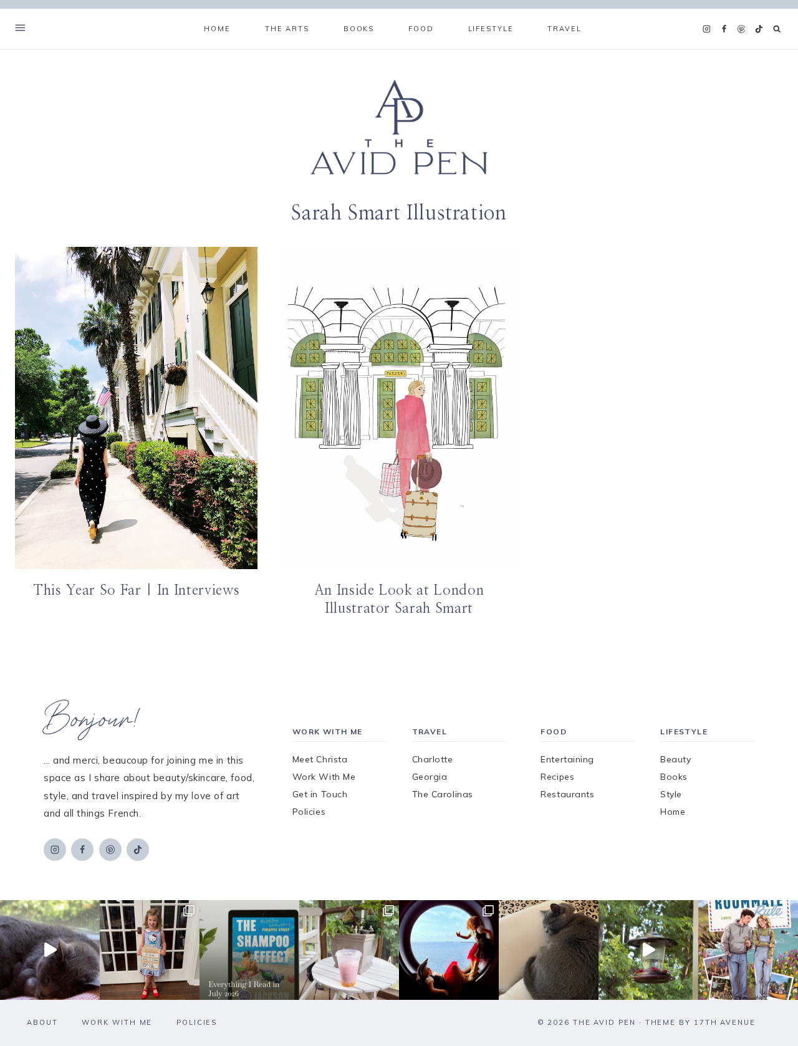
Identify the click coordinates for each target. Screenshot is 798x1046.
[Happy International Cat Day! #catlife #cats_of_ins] (50, 950)
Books (674, 776)
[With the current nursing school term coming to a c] (249, 950)
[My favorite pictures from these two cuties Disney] (449, 950)
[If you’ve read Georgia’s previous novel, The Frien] (748, 950)
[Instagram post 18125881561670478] (548, 950)
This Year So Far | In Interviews (136, 590)
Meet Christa (320, 759)
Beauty (675, 759)
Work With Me (324, 776)
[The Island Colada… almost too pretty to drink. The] (349, 950)
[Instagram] (706, 29)
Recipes (557, 776)
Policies (308, 811)
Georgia (430, 776)
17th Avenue (725, 1022)
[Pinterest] (741, 29)
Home (217, 28)
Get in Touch (320, 794)
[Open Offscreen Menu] (20, 29)
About (42, 1022)
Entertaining (567, 759)
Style (671, 794)
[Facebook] (724, 29)
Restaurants (567, 794)
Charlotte (432, 759)
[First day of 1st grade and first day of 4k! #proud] (150, 950)
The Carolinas (442, 794)
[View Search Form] (777, 29)
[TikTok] (759, 29)
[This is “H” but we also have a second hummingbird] (648, 950)
